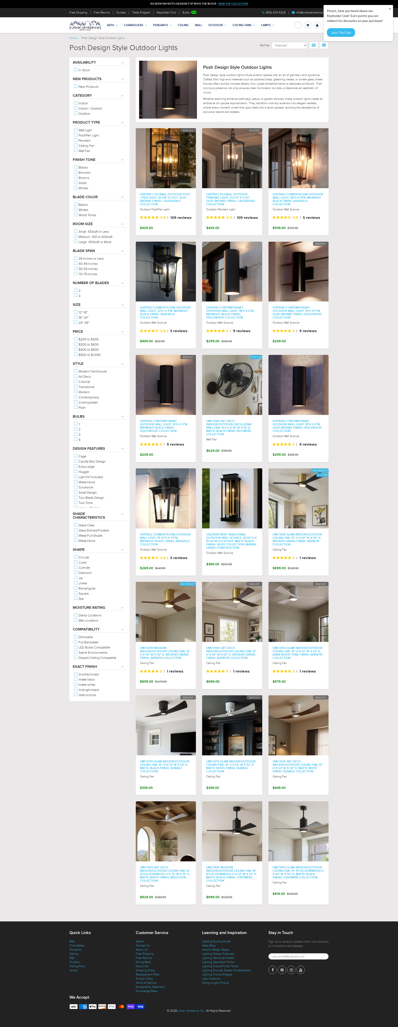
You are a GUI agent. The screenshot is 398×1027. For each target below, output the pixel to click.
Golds (82, 183)
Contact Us (143, 945)
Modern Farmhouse (92, 371)
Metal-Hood (86, 541)
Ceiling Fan (86, 146)
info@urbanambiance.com (312, 12)
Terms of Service (146, 983)
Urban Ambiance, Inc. (191, 1011)
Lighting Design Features (218, 954)
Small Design (87, 493)
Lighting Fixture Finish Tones (220, 966)
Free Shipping (78, 12)
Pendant (84, 141)
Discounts (142, 966)
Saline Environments (92, 653)
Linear (82, 583)
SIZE (76, 305)
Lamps (266, 25)
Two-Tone (85, 503)
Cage (82, 456)
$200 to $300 (88, 339)
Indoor (83, 103)
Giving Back (143, 962)
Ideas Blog (208, 945)
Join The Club (341, 32)
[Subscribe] (323, 956)
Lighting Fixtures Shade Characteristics (226, 970)
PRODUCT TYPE (86, 122)
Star (81, 599)
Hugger (83, 472)
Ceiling (183, 25)
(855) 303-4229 (275, 12)
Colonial (84, 382)
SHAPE (79, 550)
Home (73, 38)
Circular (83, 557)
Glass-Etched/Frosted (93, 530)
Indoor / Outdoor (90, 108)
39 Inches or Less (91, 259)
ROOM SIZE (83, 224)
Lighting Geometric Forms (218, 962)
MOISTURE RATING (89, 608)
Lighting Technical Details (218, 958)
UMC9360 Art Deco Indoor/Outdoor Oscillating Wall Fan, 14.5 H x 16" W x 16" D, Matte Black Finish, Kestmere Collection (229, 428)
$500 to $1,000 (89, 355)
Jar (80, 578)
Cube (82, 563)
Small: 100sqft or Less (93, 232)
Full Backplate (88, 642)
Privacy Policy (144, 978)
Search (140, 941)
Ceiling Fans (242, 25)
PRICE (78, 332)
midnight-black (88, 690)
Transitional (86, 387)
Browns (83, 178)
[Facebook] (272, 970)
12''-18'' (83, 312)
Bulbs (185, 12)
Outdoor (215, 25)
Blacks (83, 167)
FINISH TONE (84, 160)
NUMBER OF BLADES (91, 283)
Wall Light (85, 130)
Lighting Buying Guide (216, 941)
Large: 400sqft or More (94, 242)
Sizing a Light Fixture (215, 983)
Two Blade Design (91, 498)
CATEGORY (82, 96)
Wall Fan (84, 151)
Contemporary (88, 397)
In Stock (84, 70)
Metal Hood (86, 482)
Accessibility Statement (150, 987)
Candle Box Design (92, 461)
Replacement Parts (147, 974)
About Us (142, 949)
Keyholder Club (166, 12)
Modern (84, 392)
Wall (198, 25)
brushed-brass (88, 674)
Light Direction (211, 978)
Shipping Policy (145, 970)
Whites (83, 188)
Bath (110, 25)
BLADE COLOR (85, 197)
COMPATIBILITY (86, 629)
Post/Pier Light (88, 135)
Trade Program (141, 12)
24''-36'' (84, 323)
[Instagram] (291, 970)
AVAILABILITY (84, 62)
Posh (82, 408)
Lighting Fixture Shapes (217, 974)
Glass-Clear (86, 525)
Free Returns (102, 12)
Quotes (121, 12)
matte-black (86, 679)
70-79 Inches (87, 274)
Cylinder (84, 568)
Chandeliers (133, 25)
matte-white (86, 685)
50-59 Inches (88, 269)
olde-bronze (87, 695)
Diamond (84, 573)
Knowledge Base (146, 991)
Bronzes (84, 173)
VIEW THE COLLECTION (233, 3)
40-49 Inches (88, 264)
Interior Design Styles (215, 949)
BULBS (79, 416)
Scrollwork (85, 487)
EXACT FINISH (85, 667)
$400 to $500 (88, 350)
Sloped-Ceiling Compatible (97, 658)
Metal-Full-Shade (90, 536)
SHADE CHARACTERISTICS (89, 516)
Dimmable (85, 637)
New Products (88, 87)
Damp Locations (89, 615)
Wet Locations (88, 620)
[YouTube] (300, 970)
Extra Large (86, 467)
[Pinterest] (282, 970)
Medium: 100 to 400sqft (95, 237)
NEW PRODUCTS (87, 79)
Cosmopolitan (88, 402)
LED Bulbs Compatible (94, 647)
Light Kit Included (90, 477)
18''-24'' (83, 318)
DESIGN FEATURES (89, 449)
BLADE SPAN (84, 251)
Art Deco (84, 377)
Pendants (160, 25)
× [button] (390, 8)
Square (83, 594)
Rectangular (87, 588)
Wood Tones (87, 215)
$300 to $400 (88, 344)
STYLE (78, 364)
